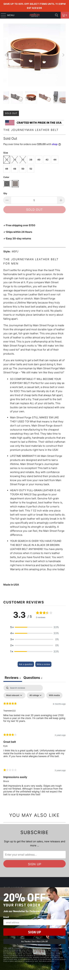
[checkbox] (54, 695)
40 (38, 159)
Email (6, 917)
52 (30, 168)
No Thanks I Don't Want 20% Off (34, 941)
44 (54, 159)
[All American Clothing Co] (34, 15)
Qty (5, 193)
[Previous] (6, 55)
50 (22, 168)
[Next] (63, 55)
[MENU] (2, 15)
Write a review (43, 664)
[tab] (33, 678)
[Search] (56, 15)
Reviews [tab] (13, 678)
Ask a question (26, 664)
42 (47, 159)
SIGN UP (34, 932)
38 (30, 159)
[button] (34, 627)
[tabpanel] (34, 743)
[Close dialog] (66, 890)
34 (14, 159)
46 (6, 168)
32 (6, 159)
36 (22, 159)
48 (14, 168)
